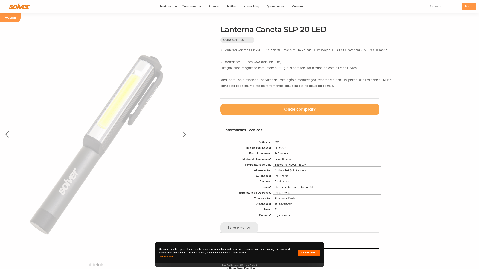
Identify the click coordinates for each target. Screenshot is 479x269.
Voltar (10, 17)
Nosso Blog (251, 6)
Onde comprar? (300, 109)
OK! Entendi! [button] (308, 252)
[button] (167, 6)
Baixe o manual (239, 227)
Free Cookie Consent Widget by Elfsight (239, 265)
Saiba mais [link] (166, 256)
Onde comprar (191, 6)
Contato (297, 6)
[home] (18, 6)
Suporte (214, 6)
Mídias (231, 6)
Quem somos (276, 6)
